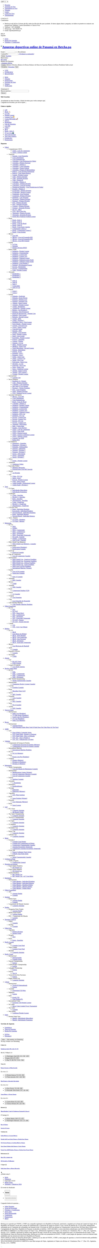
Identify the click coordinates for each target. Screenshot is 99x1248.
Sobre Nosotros (9, 1206)
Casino (7, 12)
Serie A (7, 120)
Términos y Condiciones (12, 42)
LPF (6, 110)
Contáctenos (8, 1215)
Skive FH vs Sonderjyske (6, 1157)
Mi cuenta (4, 59)
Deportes (7, 5)
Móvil (6, 1218)
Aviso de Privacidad (11, 1208)
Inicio (6, 77)
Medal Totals (9, 1182)
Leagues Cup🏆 (10, 117)
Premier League (9, 115)
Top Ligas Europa (10, 134)
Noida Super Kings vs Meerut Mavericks (10, 1168)
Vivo (7, 1034)
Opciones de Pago (10, 82)
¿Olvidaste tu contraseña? (26, 54)
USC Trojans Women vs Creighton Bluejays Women (13, 1142)
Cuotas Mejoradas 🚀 (11, 119)
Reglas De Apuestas (11, 40)
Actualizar (4, 67)
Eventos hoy (8, 138)
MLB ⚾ (7, 112)
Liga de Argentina (10, 124)
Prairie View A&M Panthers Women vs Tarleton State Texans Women (17, 1149)
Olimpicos (8, 1179)
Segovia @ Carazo (5, 1128)
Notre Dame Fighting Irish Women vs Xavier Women (13, 1146)
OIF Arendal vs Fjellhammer (7, 1161)
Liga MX (7, 126)
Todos (3, 1039)
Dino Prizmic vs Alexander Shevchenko (10, 1081)
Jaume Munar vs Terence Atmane (8, 1094)
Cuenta (4, 65)
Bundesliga (8, 122)
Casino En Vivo (9, 13)
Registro (8, 56)
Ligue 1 (7, 127)
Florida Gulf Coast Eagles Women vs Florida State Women (14, 1139)
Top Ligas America (10, 136)
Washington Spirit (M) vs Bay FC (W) (9, 1048)
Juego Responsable (10, 1213)
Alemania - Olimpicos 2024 (13, 1184)
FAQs (6, 39)
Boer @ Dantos (4, 1124)
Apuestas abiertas (6, 63)
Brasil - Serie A (9, 131)
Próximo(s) (8, 1036)
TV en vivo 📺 (9, 133)
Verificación (8, 86)
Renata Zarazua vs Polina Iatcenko (9, 1067)
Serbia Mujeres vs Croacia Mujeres (9, 1135)
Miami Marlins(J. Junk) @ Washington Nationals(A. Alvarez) (15, 1111)
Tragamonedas (9, 15)
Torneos (7, 84)
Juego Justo (8, 1212)
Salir (16, 67)
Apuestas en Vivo (10, 7)
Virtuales (7, 10)
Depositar (11, 67)
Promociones (9, 80)
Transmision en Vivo (11, 8)
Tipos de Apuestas (10, 1029)
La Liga (7, 113)
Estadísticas (8, 1027)
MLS (6, 129)
